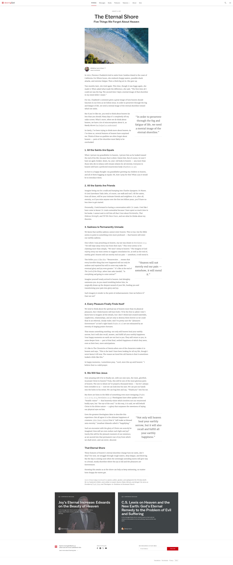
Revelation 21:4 (140, 243)
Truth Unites (97, 484)
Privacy (171, 560)
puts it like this (100, 259)
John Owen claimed (101, 420)
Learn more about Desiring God (67, 550)
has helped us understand (106, 125)
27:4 (95, 397)
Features (125, 3)
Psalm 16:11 (117, 323)
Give (140, 3)
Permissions (165, 560)
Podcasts (117, 3)
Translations (157, 560)
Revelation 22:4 (104, 397)
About (134, 3)
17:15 (91, 397)
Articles (93, 3)
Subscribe (172, 548)
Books (110, 3)
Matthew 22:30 (130, 167)
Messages (102, 3)
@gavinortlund (99, 480)
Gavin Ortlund (89, 480)
